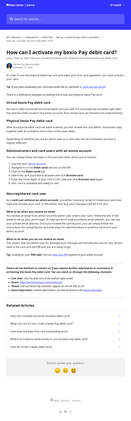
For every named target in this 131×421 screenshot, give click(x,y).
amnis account (37, 163)
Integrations (32, 37)
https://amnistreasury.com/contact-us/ (41, 282)
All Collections (13, 37)
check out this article (93, 87)
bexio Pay (47, 37)
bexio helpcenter (93, 290)
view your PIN (60, 254)
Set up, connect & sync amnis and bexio (77, 37)
